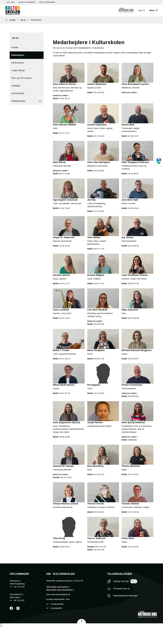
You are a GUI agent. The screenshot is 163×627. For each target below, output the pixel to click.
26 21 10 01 (64, 318)
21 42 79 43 (64, 208)
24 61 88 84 (133, 174)
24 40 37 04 (99, 550)
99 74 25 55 (66, 477)
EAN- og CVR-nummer (21, 78)
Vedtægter (16, 86)
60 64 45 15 (64, 98)
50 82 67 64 (99, 359)
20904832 (132, 440)
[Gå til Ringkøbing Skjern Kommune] (128, 10)
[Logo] (12, 10)
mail (67, 599)
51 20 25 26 (99, 474)
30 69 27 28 (133, 283)
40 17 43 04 (99, 136)
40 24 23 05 (133, 547)
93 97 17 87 (99, 249)
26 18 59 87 (133, 359)
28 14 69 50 (99, 92)
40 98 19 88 (64, 437)
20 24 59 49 (133, 246)
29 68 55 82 (133, 396)
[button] (1, 625)
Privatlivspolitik (57, 604)
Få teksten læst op (121, 589)
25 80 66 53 (99, 324)
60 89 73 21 (99, 283)
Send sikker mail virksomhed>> (60, 590)
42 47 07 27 (64, 133)
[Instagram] (18, 608)
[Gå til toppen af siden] (81, 621)
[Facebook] (11, 608)
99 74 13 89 (64, 174)
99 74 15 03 (100, 547)
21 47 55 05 (99, 211)
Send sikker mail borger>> (58, 587)
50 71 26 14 (64, 359)
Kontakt (14, 47)
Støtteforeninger (18, 101)
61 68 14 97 (133, 136)
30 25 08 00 (99, 171)
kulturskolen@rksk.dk (60, 594)
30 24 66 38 (133, 318)
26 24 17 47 (64, 283)
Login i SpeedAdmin (47, 2)
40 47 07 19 (64, 393)
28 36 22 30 (64, 246)
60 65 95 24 (99, 512)
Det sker (11, 2)
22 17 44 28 (133, 512)
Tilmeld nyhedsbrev (26, 2)
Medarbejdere (17, 55)
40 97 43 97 (133, 474)
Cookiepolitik (56, 608)
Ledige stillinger (18, 70)
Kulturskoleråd (17, 93)
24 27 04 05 (99, 393)
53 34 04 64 (133, 208)
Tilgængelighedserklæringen (125, 596)
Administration (17, 63)
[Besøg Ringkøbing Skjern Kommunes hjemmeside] (159, 161)
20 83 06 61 (64, 547)
